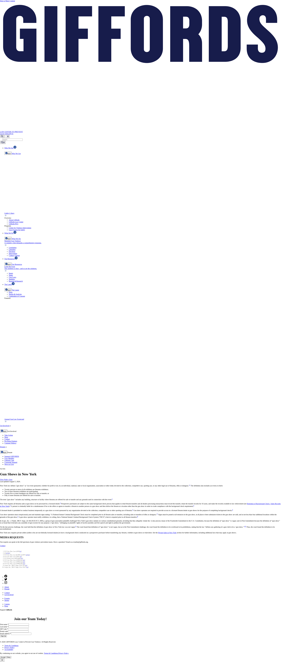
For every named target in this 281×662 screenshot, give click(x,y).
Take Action (8, 435)
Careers (7, 604)
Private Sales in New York (167, 533)
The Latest (15, 290)
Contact (7, 439)
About (6, 587)
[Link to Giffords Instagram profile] (5, 583)
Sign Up (3, 636)
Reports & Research (16, 281)
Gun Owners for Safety (17, 230)
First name (4, 624)
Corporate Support (10, 462)
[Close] (2, 660)
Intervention (13, 253)
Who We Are (16, 153)
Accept (3, 657)
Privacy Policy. (63, 653)
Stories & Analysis (15, 294)
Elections (12, 251)
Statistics (12, 279)
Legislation (12, 248)
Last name (4, 627)
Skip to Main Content (7, 1)
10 (245, 526)
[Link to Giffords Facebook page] (5, 577)
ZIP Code (4, 629)
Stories (6, 600)
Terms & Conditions (11, 646)
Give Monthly (9, 458)
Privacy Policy (9, 648)
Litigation (12, 250)
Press (10, 292)
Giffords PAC (13, 224)
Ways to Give (9, 464)
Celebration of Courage (17, 296)
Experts (7, 598)
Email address (5, 634)
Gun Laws (12, 277)
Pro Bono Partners (10, 441)
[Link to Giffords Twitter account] (5, 580)
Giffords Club (9, 460)
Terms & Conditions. (51, 653)
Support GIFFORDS (11, 456)
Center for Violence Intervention (20, 228)
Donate (6, 589)
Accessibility (8, 649)
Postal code (4, 631)
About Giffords (14, 220)
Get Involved (9, 595)
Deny (8, 657)
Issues (11, 273)
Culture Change (14, 255)
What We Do (16, 239)
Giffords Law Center (16, 222)
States (11, 275)
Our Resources (17, 264)
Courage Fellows (10, 443)
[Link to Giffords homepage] (1, 572)
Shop (6, 437)
